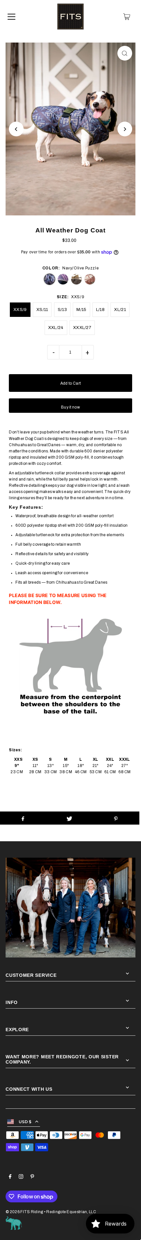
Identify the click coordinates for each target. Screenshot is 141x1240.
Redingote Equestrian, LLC (71, 1212)
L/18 (100, 309)
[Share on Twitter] (69, 818)
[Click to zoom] (124, 53)
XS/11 (42, 309)
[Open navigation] (11, 17)
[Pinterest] (32, 1177)
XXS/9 (20, 309)
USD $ (25, 1121)
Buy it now (70, 407)
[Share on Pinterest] (115, 818)
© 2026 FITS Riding (24, 1212)
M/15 (81, 309)
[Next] (124, 129)
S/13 (62, 309)
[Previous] (16, 129)
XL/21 (120, 309)
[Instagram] (21, 1177)
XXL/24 (56, 327)
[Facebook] (10, 1177)
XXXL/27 (82, 327)
